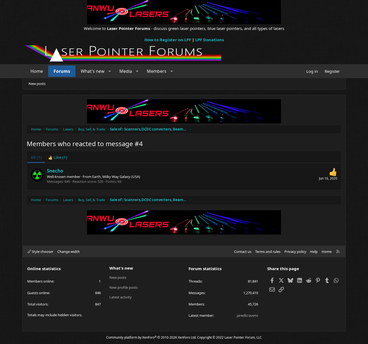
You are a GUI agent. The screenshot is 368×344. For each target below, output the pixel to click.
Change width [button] (68, 251)
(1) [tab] (36, 157)
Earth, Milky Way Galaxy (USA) (116, 176)
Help (314, 251)
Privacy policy (295, 251)
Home (36, 71)
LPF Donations (209, 39)
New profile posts (123, 287)
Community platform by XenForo (151, 337)
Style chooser (42, 251)
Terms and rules (267, 251)
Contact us (242, 251)
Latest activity (120, 297)
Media (125, 71)
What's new (93, 71)
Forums (62, 71)
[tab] (58, 157)
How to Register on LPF (167, 39)
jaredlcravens (247, 315)
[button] (109, 71)
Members (156, 71)
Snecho (55, 171)
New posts (37, 83)
